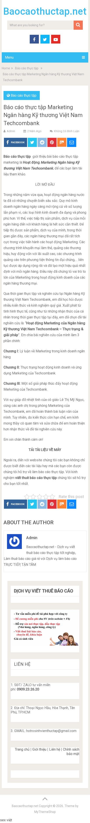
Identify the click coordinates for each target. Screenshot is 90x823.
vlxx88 (18, 820)
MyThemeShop (45, 812)
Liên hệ (54, 749)
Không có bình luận (66, 131)
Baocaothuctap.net (45, 11)
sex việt (6, 820)
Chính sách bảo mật (71, 751)
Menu (9, 57)
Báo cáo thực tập (23, 95)
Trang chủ (22, 749)
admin (11, 131)
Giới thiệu (39, 749)
